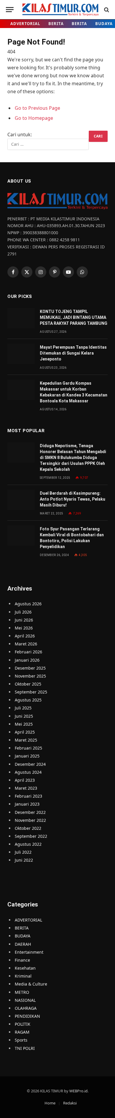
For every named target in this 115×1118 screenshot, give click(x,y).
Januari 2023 (27, 804)
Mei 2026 (24, 628)
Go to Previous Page (37, 108)
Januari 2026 (27, 660)
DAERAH (23, 944)
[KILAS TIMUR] (60, 9)
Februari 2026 (28, 652)
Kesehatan (25, 968)
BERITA (55, 23)
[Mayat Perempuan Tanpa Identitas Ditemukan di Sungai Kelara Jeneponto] (20, 354)
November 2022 (30, 820)
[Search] (106, 9)
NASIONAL (25, 1000)
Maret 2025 (26, 740)
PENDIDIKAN (27, 1016)
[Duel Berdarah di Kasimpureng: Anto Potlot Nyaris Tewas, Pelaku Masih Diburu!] (20, 500)
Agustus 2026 (28, 603)
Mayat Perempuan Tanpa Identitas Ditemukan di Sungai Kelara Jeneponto (73, 353)
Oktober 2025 (28, 684)
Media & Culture (31, 984)
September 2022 (31, 836)
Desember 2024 (30, 764)
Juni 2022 (24, 860)
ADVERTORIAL (25, 23)
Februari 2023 (28, 796)
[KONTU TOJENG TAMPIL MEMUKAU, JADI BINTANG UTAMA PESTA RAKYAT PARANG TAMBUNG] (20, 318)
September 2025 (31, 692)
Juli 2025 (23, 708)
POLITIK (22, 1024)
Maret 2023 (26, 788)
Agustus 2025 (28, 700)
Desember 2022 (30, 812)
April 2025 (25, 732)
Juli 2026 (23, 612)
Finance (22, 960)
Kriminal (23, 976)
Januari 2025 (27, 756)
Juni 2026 (24, 620)
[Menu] (10, 9)
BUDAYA (22, 936)
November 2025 (30, 676)
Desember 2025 (30, 668)
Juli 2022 (23, 852)
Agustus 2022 (28, 844)
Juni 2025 (24, 716)
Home (50, 1103)
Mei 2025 (24, 724)
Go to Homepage (34, 118)
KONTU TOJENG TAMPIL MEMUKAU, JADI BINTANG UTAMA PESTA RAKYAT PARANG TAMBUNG (73, 317)
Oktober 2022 (28, 828)
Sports (21, 1040)
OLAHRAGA (26, 1008)
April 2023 (25, 780)
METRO (22, 992)
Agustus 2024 (28, 772)
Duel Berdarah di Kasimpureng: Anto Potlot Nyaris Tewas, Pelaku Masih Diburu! (72, 499)
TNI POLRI (25, 1048)
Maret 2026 (26, 644)
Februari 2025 (28, 748)
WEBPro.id (78, 1091)
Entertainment (29, 952)
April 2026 (25, 636)
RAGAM (22, 1032)
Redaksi (70, 1103)
